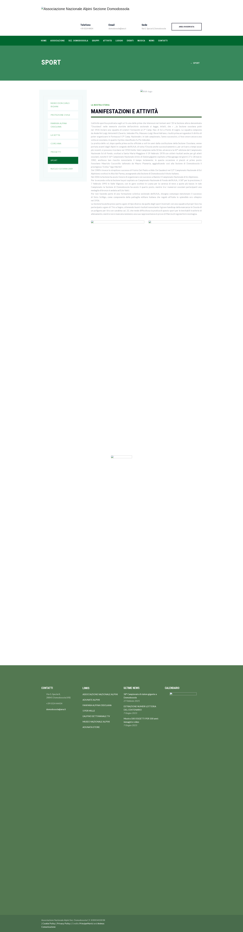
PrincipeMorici (86, 923)
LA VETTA (55, 135)
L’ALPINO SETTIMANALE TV (96, 716)
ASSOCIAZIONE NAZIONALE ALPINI (100, 694)
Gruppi (95, 41)
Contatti (163, 41)
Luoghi (119, 41)
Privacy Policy (63, 923)
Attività (107, 41)
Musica (141, 41)
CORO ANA (56, 143)
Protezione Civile (60, 115)
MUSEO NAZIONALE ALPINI (96, 721)
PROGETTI (56, 152)
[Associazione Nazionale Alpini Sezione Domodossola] (85, 9)
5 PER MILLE (89, 710)
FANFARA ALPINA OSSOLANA (59, 125)
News (151, 41)
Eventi (130, 41)
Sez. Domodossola (78, 41)
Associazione (57, 41)
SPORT (54, 160)
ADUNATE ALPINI (91, 699)
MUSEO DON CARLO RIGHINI (60, 105)
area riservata (186, 27)
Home (44, 41)
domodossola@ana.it (56, 709)
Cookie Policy (48, 923)
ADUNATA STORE (91, 727)
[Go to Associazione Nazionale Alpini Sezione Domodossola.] (188, 63)
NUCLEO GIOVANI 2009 (62, 169)
